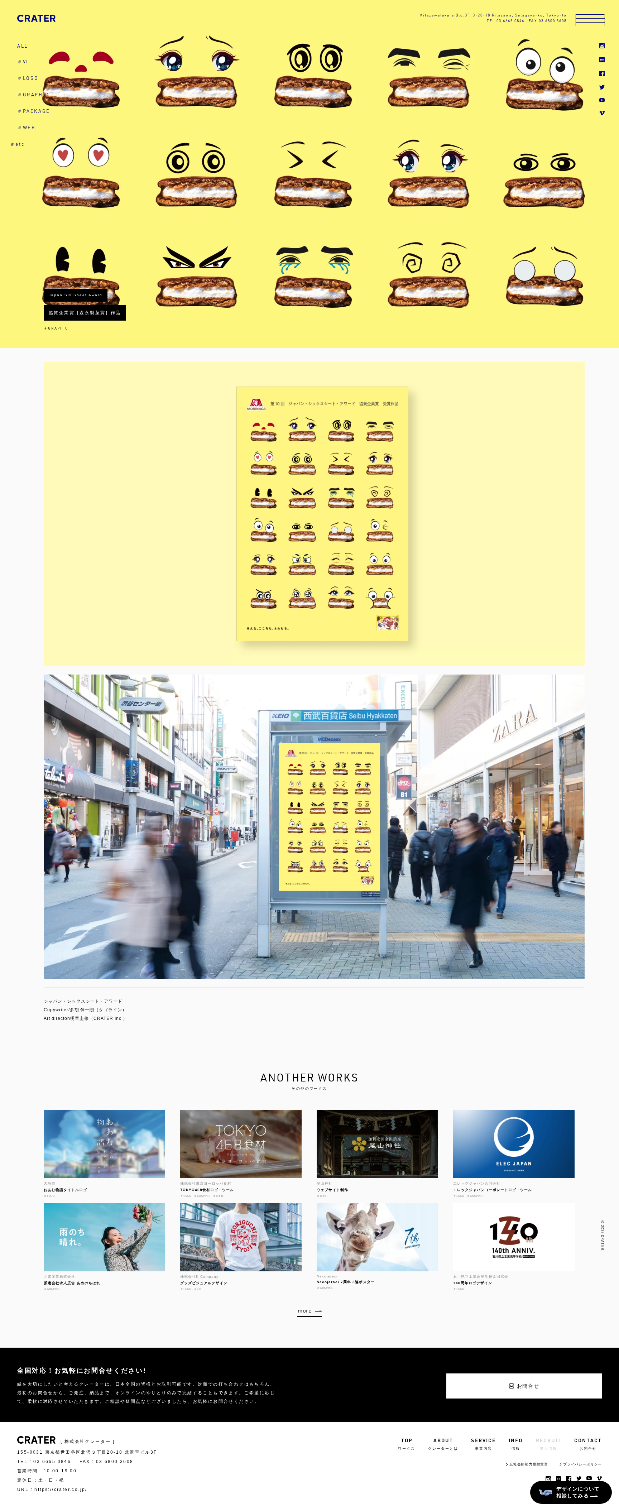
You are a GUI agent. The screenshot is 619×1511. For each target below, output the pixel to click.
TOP (406, 1443)
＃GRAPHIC (33, 94)
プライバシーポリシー (582, 1464)
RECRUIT (549, 1443)
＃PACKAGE (33, 111)
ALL (22, 46)
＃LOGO (28, 78)
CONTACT (588, 1443)
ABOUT (443, 1443)
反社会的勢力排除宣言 (528, 1464)
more (305, 1310)
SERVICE (483, 1443)
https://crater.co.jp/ (60, 1489)
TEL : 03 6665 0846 (44, 1461)
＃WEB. (27, 127)
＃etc (17, 144)
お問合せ (528, 1386)
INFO (516, 1443)
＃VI (23, 61)
